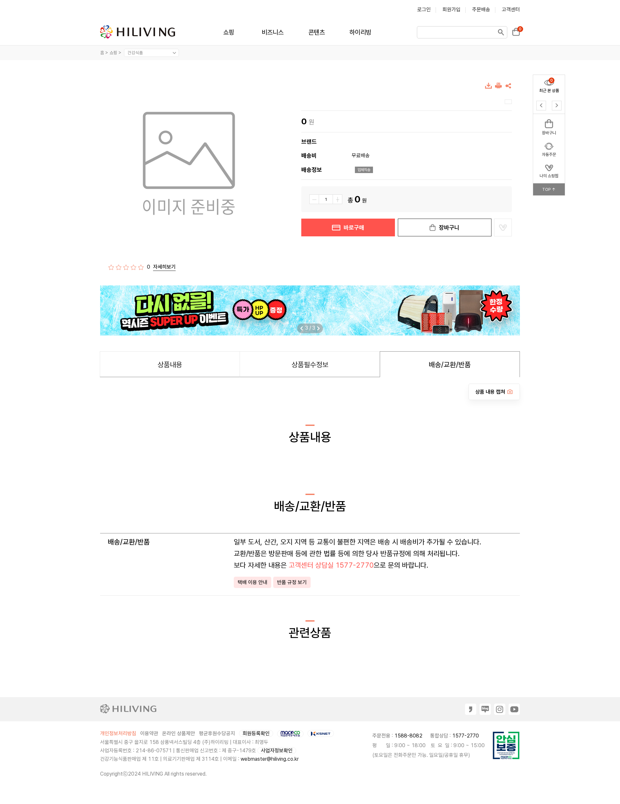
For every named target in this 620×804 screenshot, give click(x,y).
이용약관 (149, 733)
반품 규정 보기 (292, 582)
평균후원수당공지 (217, 733)
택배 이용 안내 (252, 582)
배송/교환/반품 (450, 364)
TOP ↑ (549, 189)
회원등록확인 (256, 733)
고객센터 (511, 9)
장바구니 (449, 227)
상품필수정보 (310, 364)
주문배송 (481, 9)
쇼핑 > (116, 52)
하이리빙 (360, 32)
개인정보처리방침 (118, 733)
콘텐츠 (316, 32)
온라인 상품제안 (178, 733)
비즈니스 (273, 32)
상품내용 (170, 364)
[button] (318, 328)
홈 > (104, 52)
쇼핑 (228, 32)
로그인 (424, 9)
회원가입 (451, 9)
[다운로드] (488, 87)
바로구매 (354, 227)
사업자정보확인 (277, 750)
